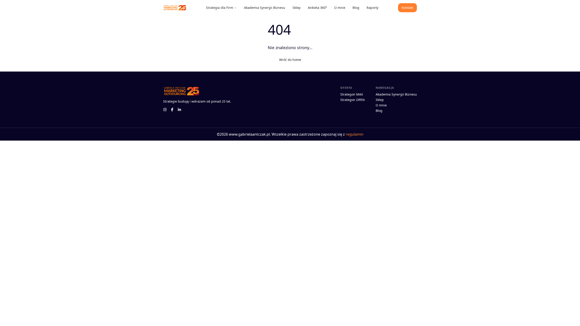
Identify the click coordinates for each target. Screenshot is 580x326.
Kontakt (407, 7)
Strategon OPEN (352, 100)
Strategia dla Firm (219, 7)
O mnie (339, 7)
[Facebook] (172, 109)
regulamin (354, 134)
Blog (356, 7)
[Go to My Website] (174, 8)
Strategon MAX (351, 94)
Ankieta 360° (317, 7)
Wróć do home (290, 60)
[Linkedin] (179, 109)
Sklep (296, 7)
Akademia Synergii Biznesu (264, 7)
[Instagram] (165, 109)
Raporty (372, 7)
